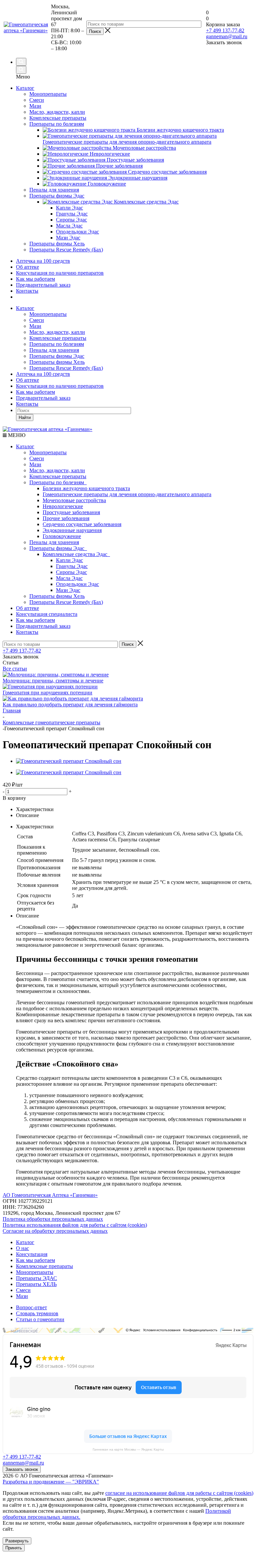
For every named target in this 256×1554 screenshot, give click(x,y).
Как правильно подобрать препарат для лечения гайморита (70, 704)
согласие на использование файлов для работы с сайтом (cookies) (179, 1493)
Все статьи (15, 668)
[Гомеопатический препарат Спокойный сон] (68, 761)
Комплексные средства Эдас (76, 554)
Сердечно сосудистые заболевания (82, 524)
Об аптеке (27, 267)
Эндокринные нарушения (72, 530)
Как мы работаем (35, 279)
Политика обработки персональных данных (53, 1219)
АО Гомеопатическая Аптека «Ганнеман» (50, 1195)
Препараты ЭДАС (36, 1278)
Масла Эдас (69, 578)
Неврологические (63, 506)
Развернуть (17, 1540)
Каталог (25, 88)
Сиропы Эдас (71, 572)
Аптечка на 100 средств (43, 261)
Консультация (31, 1254)
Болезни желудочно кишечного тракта (86, 488)
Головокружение (62, 536)
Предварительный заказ (43, 285)
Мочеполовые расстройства (74, 500)
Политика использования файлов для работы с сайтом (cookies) (75, 1225)
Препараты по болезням (56, 344)
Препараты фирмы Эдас (56, 356)
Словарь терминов (37, 1313)
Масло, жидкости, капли (57, 332)
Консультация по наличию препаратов (60, 273)
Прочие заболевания (66, 518)
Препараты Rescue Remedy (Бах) (66, 368)
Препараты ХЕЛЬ (36, 1284)
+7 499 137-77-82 (225, 30)
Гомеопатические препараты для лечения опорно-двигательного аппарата (127, 494)
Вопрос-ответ (31, 1307)
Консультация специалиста (46, 614)
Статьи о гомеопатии (40, 1319)
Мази (35, 326)
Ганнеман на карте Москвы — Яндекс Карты (128, 1449)
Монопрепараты (48, 314)
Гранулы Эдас (72, 566)
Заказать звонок (21, 1469)
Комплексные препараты (57, 338)
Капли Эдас (69, 560)
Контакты (27, 291)
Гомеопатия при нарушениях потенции (47, 692)
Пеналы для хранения (54, 350)
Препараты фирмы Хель (57, 362)
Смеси (36, 320)
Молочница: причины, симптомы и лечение (53, 680)
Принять (13, 1547)
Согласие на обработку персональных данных (55, 1231)
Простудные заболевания (71, 512)
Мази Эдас (68, 590)
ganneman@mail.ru (226, 36)
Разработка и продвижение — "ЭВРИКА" (51, 1481)
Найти (25, 417)
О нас (22, 1248)
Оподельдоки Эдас (77, 584)
